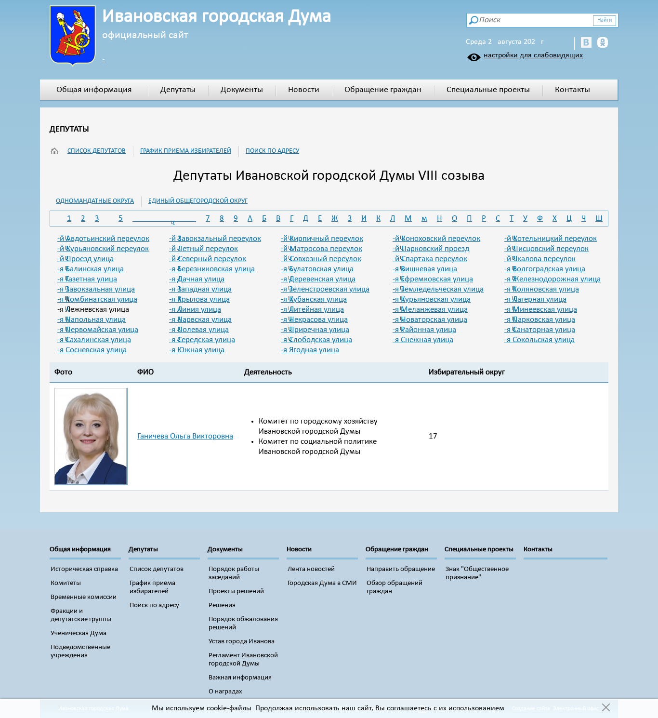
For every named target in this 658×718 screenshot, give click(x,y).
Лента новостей (311, 569)
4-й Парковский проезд (431, 249)
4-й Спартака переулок (430, 259)
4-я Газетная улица (87, 279)
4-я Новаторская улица (430, 320)
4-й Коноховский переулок (436, 239)
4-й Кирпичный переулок (322, 239)
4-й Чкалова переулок (540, 259)
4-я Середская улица (202, 340)
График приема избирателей (185, 151)
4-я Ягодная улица (310, 350)
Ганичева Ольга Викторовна (185, 436)
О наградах (225, 691)
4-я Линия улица (195, 310)
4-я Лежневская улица (93, 310)
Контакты (572, 89)
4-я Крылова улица (199, 299)
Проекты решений (236, 591)
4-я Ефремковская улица (433, 279)
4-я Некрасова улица (314, 320)
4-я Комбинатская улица (97, 299)
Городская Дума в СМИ (322, 583)
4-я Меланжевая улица (430, 310)
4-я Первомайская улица (97, 330)
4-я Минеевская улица (540, 310)
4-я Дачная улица (196, 279)
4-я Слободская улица (316, 340)
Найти (604, 20)
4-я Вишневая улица (425, 269)
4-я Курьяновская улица (432, 299)
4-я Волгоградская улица (544, 269)
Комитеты (66, 583)
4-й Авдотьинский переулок (103, 239)
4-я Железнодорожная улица (552, 279)
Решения (222, 605)
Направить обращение (401, 569)
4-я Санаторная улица (539, 330)
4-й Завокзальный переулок (215, 239)
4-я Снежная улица (423, 340)
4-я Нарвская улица (200, 320)
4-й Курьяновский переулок (103, 249)
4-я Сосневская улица (92, 350)
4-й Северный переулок (207, 259)
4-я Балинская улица (90, 269)
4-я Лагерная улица (535, 299)
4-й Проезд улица (85, 259)
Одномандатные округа (95, 201)
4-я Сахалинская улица (94, 340)
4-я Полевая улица (199, 330)
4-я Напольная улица (91, 320)
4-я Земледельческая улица (438, 289)
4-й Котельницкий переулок (550, 239)
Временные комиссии (84, 597)
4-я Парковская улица (539, 320)
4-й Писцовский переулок (546, 249)
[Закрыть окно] (606, 708)
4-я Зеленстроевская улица (325, 289)
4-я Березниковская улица (212, 269)
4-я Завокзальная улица (96, 289)
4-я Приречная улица (315, 330)
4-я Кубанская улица (314, 299)
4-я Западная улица (200, 289)
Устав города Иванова (242, 641)
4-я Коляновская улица (541, 289)
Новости (303, 89)
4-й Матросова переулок (321, 249)
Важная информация (240, 677)
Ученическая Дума (78, 633)
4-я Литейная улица (312, 310)
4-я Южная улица (196, 350)
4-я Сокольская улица (539, 340)
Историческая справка (84, 569)
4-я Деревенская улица (318, 279)
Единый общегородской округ (198, 201)
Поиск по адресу (272, 151)
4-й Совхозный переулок (321, 259)
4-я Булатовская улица (317, 269)
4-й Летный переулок (203, 249)
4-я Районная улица (424, 330)
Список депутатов (96, 151)
